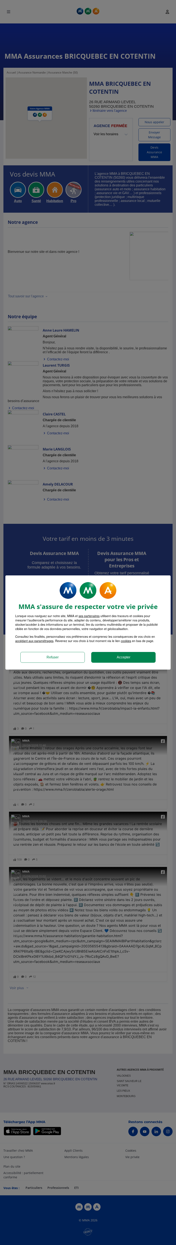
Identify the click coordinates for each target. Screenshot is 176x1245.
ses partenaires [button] (89, 616)
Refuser (53, 657)
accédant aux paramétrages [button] (34, 641)
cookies (126, 641)
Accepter (123, 657)
